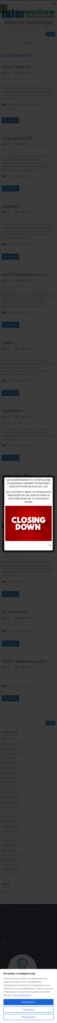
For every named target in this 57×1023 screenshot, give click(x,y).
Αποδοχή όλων (28, 1002)
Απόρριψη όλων (28, 1017)
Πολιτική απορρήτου (22, 995)
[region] (28, 996)
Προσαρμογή (28, 1009)
